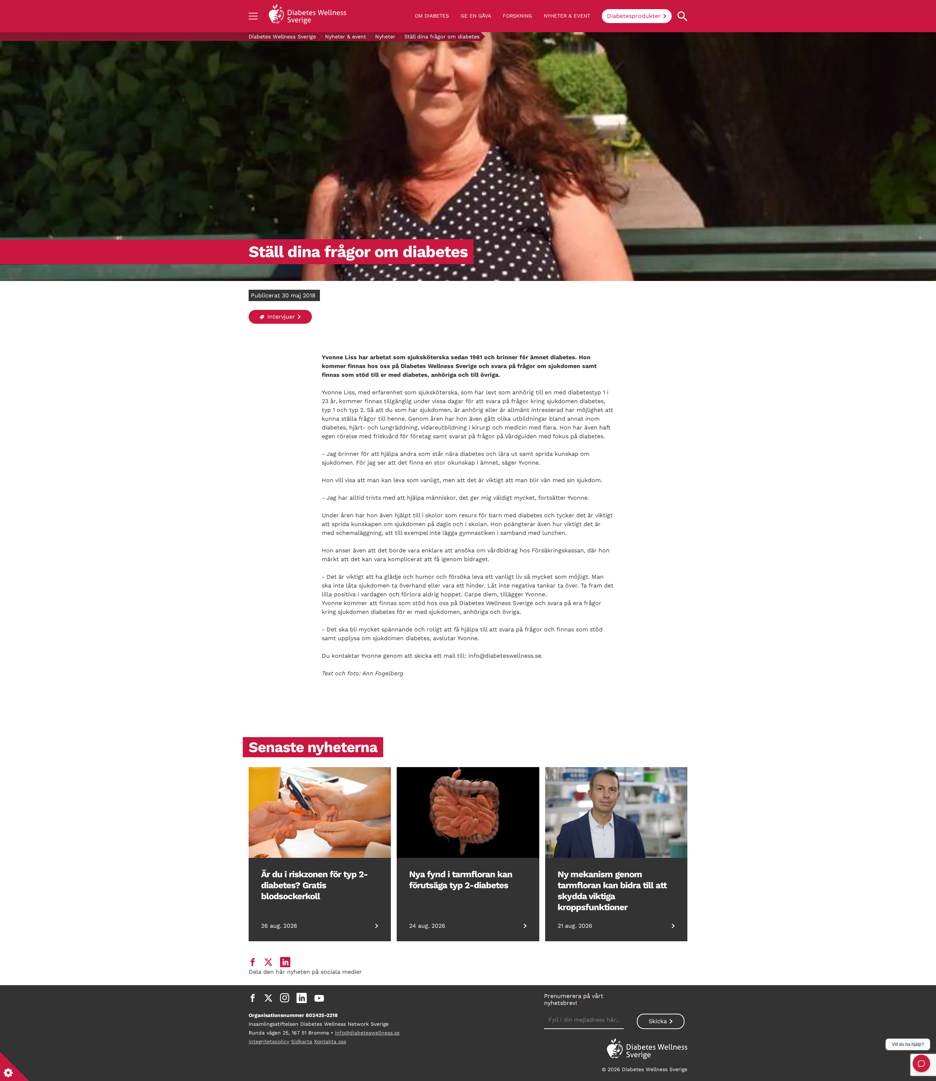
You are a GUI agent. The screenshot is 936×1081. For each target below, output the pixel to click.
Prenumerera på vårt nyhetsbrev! (573, 999)
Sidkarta (301, 1041)
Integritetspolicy (269, 1041)
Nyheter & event (567, 16)
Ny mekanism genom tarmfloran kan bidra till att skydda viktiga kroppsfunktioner (612, 890)
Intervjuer (280, 316)
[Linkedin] (302, 997)
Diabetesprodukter (634, 15)
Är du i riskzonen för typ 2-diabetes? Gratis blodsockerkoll (314, 885)
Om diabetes (432, 16)
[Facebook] (253, 997)
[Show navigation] (253, 16)
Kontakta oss (330, 1041)
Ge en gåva (476, 16)
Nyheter (385, 37)
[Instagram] (284, 997)
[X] (268, 997)
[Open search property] (682, 16)
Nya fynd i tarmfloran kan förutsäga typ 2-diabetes (460, 879)
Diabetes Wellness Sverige (282, 37)
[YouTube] (319, 997)
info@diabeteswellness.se (367, 1033)
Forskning (517, 16)
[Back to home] (307, 16)
